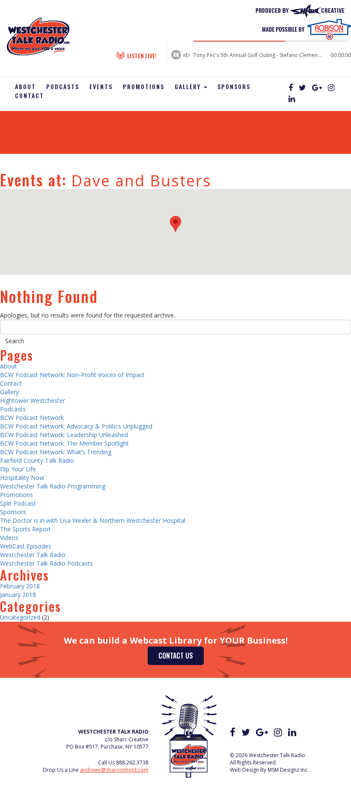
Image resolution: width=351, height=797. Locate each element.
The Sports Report (25, 529)
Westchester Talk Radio (32, 555)
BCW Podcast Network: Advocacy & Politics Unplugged (76, 426)
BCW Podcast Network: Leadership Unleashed (64, 435)
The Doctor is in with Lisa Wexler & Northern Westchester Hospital (92, 520)
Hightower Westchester (32, 400)
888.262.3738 (132, 762)
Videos (9, 537)
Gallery (189, 86)
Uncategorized (20, 617)
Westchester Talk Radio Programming (52, 486)
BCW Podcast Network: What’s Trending (55, 452)
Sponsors (233, 86)
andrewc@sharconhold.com (114, 769)
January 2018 (18, 594)
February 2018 (20, 586)
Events (101, 86)
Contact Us (175, 655)
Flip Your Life (18, 469)
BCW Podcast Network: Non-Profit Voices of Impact (72, 375)
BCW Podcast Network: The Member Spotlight (64, 443)
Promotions (143, 86)
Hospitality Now (22, 477)
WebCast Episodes (25, 546)
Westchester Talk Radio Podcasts (46, 563)
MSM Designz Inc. (288, 769)
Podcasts (62, 86)
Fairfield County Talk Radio (37, 460)
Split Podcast (18, 503)
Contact (29, 95)
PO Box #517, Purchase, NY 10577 (107, 746)
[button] (175, 224)
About (25, 86)
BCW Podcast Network (32, 417)
